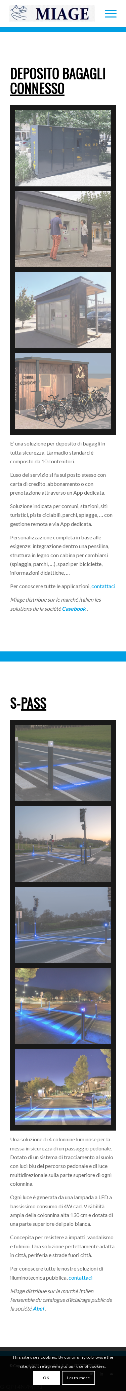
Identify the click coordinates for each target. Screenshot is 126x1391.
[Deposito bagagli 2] (65, 231)
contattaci (103, 586)
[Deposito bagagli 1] (65, 150)
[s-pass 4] (65, 846)
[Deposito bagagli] (65, 312)
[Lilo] (65, 393)
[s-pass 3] (65, 927)
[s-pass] (65, 1089)
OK (46, 1377)
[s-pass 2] (65, 1008)
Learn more (78, 1377)
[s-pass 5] (65, 765)
